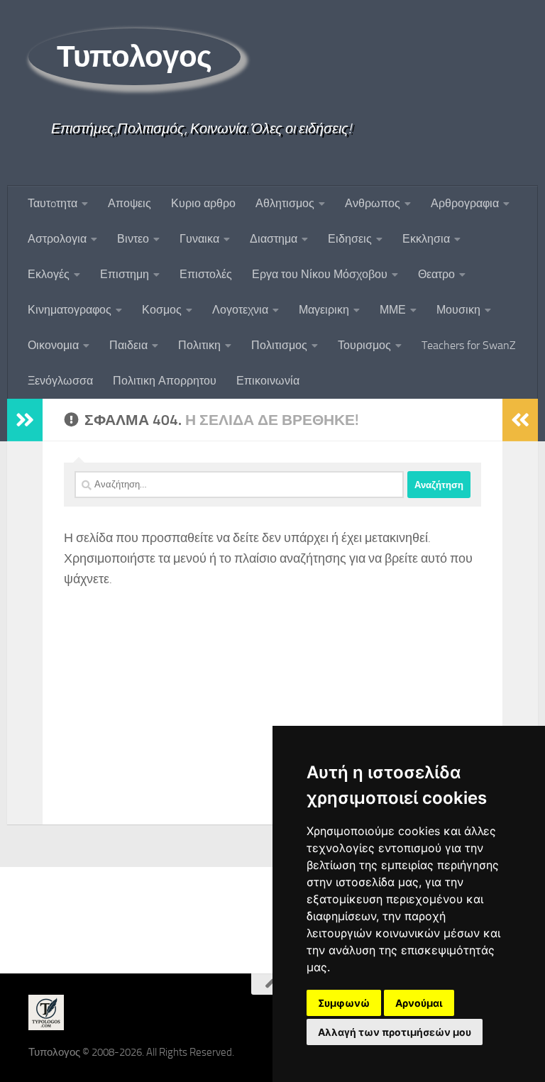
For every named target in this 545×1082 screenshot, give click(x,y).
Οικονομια (53, 345)
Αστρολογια (57, 238)
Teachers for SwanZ (469, 345)
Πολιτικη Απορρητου (164, 380)
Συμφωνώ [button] (344, 1003)
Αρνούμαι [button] (419, 1003)
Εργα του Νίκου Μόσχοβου (319, 274)
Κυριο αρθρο (203, 203)
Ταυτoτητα (52, 203)
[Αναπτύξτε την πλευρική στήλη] (25, 420)
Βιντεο (133, 238)
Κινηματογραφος (69, 309)
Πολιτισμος (279, 345)
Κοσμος (162, 309)
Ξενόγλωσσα (60, 380)
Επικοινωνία (267, 380)
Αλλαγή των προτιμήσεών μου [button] (394, 1032)
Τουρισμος (364, 345)
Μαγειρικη (324, 309)
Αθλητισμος (284, 203)
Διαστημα (273, 238)
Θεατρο (436, 274)
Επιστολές (206, 274)
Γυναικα (199, 238)
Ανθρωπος (372, 203)
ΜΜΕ (393, 309)
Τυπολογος (134, 56)
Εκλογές (49, 274)
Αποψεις (129, 203)
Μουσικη (458, 309)
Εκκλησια (426, 238)
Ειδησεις (350, 238)
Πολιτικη (199, 345)
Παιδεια (128, 345)
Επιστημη (124, 274)
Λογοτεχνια (240, 309)
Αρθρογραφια (465, 203)
